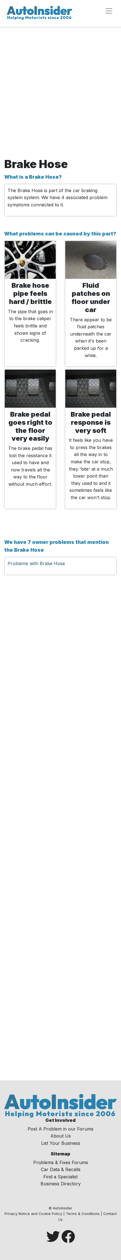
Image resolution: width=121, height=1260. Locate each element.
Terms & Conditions (83, 1214)
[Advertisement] (60, 94)
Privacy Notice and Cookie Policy (33, 1214)
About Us (60, 1136)
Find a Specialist (60, 1176)
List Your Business (60, 1143)
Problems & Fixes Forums (60, 1162)
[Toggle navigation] (108, 11)
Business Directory (61, 1183)
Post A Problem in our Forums (60, 1129)
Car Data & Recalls (60, 1169)
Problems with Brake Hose (36, 563)
